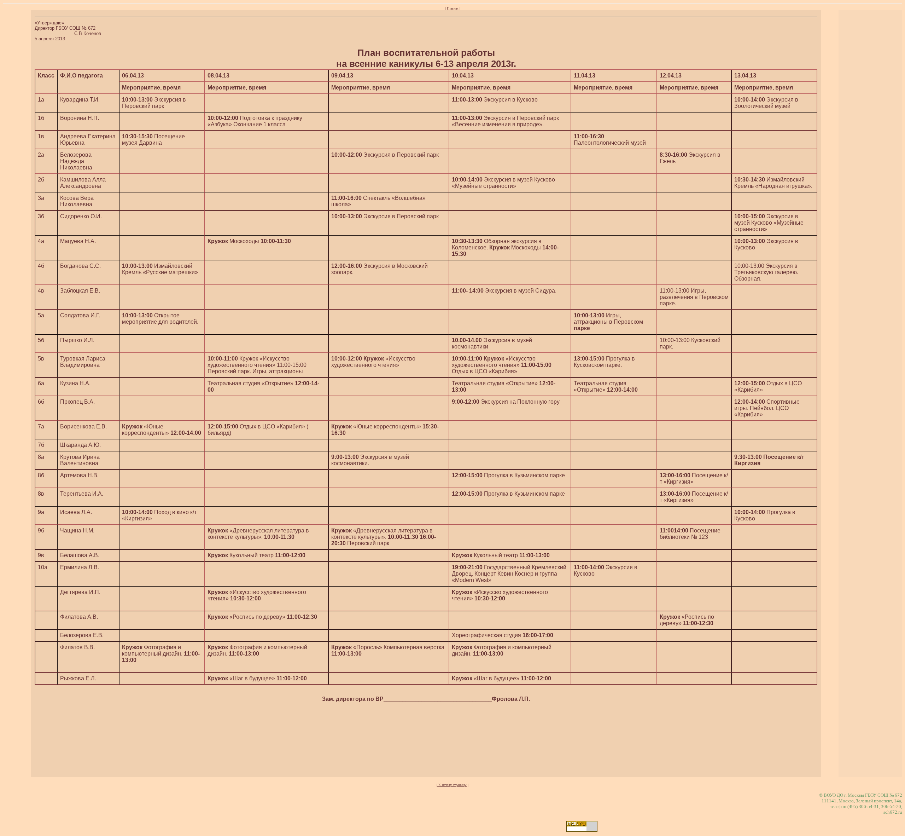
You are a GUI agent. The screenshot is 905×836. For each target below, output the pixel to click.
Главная (453, 8)
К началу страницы (452, 785)
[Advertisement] (426, 734)
